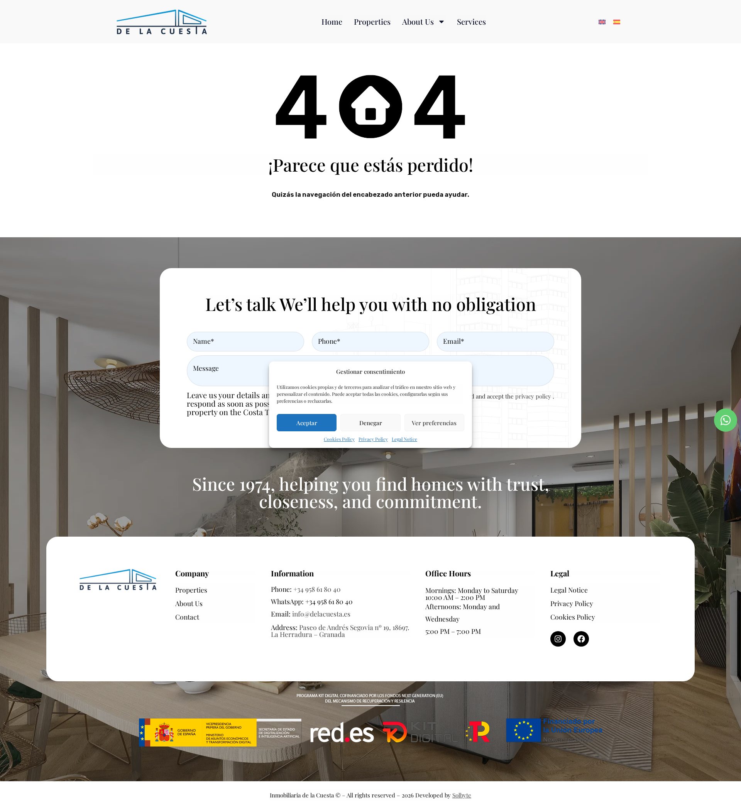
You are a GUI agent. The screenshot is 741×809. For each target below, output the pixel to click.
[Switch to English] (602, 22)
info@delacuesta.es (321, 613)
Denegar (370, 422)
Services (471, 21)
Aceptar (306, 422)
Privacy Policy (373, 439)
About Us (418, 21)
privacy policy (534, 396)
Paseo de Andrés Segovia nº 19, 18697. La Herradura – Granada (340, 630)
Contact (187, 616)
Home (331, 21)
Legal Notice (404, 439)
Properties (372, 21)
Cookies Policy (339, 439)
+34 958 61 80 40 (317, 588)
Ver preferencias (434, 422)
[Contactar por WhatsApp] (725, 420)
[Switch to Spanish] (616, 22)
